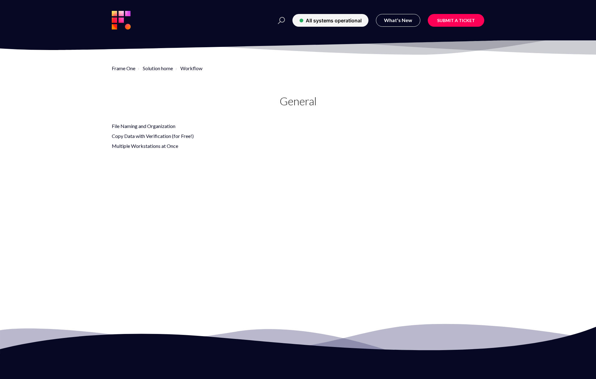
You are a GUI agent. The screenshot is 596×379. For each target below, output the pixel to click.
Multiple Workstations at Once (145, 146)
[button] (279, 20)
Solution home (158, 68)
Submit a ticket (456, 20)
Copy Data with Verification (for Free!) (153, 136)
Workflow (191, 68)
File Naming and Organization (143, 126)
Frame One (123, 68)
